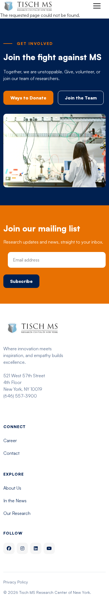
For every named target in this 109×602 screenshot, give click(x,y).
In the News (15, 500)
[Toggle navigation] (96, 5)
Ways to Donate (28, 98)
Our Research (16, 513)
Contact (11, 453)
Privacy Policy (15, 582)
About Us (12, 488)
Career (10, 440)
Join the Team (81, 98)
